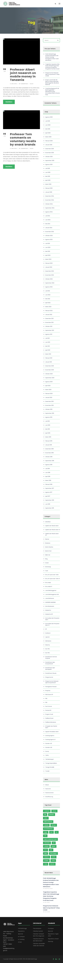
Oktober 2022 (49, 279)
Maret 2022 (48, 306)
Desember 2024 (49, 196)
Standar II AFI (48, 747)
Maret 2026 (48, 137)
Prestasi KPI (48, 710)
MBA (51, 849)
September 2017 (49, 488)
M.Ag (45, 849)
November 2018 (49, 453)
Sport (53, 857)
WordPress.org (49, 796)
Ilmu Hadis (48, 582)
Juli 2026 (47, 121)
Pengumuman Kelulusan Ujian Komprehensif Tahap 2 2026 (52, 74)
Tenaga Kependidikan (51, 763)
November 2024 (49, 200)
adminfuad (24, 83)
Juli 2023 (47, 243)
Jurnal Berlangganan (50, 590)
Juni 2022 (47, 295)
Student (46, 860)
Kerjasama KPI (49, 614)
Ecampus (51, 928)
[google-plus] (56, 959)
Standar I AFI (48, 743)
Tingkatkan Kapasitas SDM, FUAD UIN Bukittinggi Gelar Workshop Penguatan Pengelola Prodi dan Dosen (52, 66)
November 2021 (49, 322)
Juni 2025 (47, 172)
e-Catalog (21, 939)
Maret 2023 (48, 259)
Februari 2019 (48, 441)
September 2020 (49, 378)
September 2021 (49, 330)
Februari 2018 (48, 484)
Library (53, 846)
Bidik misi (47, 555)
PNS (46, 698)
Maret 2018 (48, 480)
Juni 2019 (47, 425)
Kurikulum (48, 633)
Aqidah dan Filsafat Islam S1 (52, 529)
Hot (51, 832)
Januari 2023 (48, 267)
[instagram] (59, 959)
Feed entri (48, 789)
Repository (21, 931)
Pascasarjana (37, 928)
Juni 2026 (47, 125)
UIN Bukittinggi (22, 928)
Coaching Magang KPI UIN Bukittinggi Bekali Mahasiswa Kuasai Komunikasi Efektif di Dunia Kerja (52, 91)
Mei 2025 (47, 176)
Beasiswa (47, 543)
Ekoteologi (48, 567)
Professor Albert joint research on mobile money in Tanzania (23, 75)
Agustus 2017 (48, 492)
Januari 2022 (48, 314)
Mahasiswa (48, 641)
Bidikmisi (46, 825)
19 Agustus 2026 (48, 888)
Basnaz (47, 539)
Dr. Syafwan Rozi (48, 828)
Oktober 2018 (48, 456)
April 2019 (47, 433)
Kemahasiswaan (49, 606)
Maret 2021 (48, 354)
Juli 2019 (47, 421)
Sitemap (50, 941)
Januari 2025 (48, 192)
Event (45, 832)
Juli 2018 (47, 468)
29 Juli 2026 (46, 912)
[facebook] (53, 959)
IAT (56, 832)
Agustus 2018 (48, 464)
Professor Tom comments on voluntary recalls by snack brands (23, 139)
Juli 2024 (47, 216)
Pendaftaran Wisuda (50, 673)
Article (54, 811)
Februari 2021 (48, 358)
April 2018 (47, 476)
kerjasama (48, 610)
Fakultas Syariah (38, 931)
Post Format (48, 706)
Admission (46, 811)
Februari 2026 (49, 141)
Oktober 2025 (49, 156)
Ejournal (20, 934)
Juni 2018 (47, 472)
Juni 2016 (47, 504)
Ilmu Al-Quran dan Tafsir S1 (52, 578)
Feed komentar (49, 792)
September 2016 (49, 500)
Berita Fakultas (49, 547)
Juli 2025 (47, 168)
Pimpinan (47, 690)
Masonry (47, 645)
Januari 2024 (48, 227)
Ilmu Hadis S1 (48, 586)
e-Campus (21, 936)
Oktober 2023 (49, 235)
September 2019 (49, 413)
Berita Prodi (48, 551)
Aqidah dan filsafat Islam (52, 525)
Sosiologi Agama (49, 735)
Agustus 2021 (48, 334)
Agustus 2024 (49, 212)
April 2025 (47, 180)
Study (53, 860)
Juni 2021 (47, 342)
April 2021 (47, 350)
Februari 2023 (48, 263)
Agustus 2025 (48, 164)
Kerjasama (47, 842)
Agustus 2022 (48, 287)
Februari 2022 (48, 310)
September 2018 (49, 460)
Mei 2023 (47, 251)
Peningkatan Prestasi (50, 686)
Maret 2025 (48, 184)
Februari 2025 (48, 188)
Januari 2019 (48, 445)
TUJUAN (47, 771)
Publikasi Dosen (49, 718)
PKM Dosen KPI (49, 694)
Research (46, 857)
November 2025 (49, 152)
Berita (45, 818)
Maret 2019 (48, 437)
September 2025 (49, 160)
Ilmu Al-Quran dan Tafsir (52, 574)
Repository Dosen (53, 939)
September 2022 (49, 283)
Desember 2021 (49, 318)
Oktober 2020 (49, 374)
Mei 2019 (47, 429)
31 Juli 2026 (46, 902)
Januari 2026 (48, 145)
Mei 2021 (47, 346)
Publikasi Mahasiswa (50, 722)
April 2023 (47, 255)
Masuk (47, 785)
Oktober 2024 (49, 204)
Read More (9, 102)
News (45, 853)
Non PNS (47, 649)
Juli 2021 (47, 338)
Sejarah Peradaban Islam (52, 731)
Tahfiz (47, 755)
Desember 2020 (49, 366)
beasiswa (51, 814)
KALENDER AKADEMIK (50, 602)
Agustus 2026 (49, 117)
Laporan (47, 637)
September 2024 (49, 208)
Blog (31, 83)
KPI (46, 629)
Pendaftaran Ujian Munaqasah (50, 668)
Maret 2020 (48, 389)
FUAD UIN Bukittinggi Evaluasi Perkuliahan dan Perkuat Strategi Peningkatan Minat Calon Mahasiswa (52, 57)
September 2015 (49, 508)
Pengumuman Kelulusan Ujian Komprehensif (51, 681)
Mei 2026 (47, 129)
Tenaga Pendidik (49, 767)
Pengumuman (49, 677)
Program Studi (49, 714)
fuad (46, 570)
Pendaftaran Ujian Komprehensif (50, 663)
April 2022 (47, 302)
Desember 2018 (49, 449)
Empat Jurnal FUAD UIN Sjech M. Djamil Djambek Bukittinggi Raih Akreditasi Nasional (52, 82)
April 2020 (47, 385)
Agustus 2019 (48, 417)
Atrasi (20, 942)
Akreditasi (47, 522)
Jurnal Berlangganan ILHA (52, 594)
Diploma (54, 825)
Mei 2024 (47, 223)
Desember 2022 (49, 271)
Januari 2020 (48, 397)
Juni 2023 (47, 247)
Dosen (47, 563)
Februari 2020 (49, 393)
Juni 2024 (47, 220)
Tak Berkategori (49, 759)
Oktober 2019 (48, 409)
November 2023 (49, 231)
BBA (45, 814)
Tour (45, 864)
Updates (52, 864)
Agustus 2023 (48, 239)
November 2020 (49, 370)
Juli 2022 (47, 291)
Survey (47, 751)
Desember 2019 (49, 401)
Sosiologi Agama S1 (50, 739)
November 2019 (49, 405)
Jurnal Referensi (49, 598)
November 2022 (49, 275)
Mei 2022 (47, 299)
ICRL (45, 835)
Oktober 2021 (48, 326)
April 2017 (47, 496)
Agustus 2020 (49, 381)
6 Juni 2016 (13, 83)
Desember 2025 (49, 148)
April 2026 (47, 133)
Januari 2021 (48, 362)
